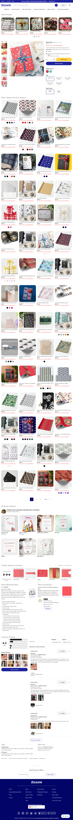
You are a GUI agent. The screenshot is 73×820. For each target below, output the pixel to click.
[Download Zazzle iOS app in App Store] (42, 813)
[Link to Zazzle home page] (6, 5)
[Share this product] (37, 43)
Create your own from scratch (32, 597)
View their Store (47, 606)
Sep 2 (49, 55)
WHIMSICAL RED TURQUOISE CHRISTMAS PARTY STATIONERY (22, 510)
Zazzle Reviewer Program (36, 657)
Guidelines (51, 818)
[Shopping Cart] (69, 5)
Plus (13, 1)
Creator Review (34, 719)
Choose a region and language (35, 804)
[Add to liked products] (41, 43)
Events (9, 1)
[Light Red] (47, 71)
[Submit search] (56, 5)
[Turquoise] (50, 71)
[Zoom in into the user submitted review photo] (4, 657)
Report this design (67, 596)
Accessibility (56, 818)
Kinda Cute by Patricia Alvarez (63, 49)
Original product (39, 674)
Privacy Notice (45, 818)
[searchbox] (35, 5)
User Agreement (39, 818)
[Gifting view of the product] (26, 58)
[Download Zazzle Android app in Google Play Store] (52, 813)
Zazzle (3, 1)
